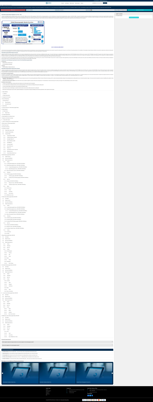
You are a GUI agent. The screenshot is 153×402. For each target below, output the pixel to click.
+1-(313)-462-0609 (96, 0)
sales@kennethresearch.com (103, 0)
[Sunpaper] (48, 3)
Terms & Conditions (48, 390)
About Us (47, 389)
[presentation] (2, 373)
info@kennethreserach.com (72, 391)
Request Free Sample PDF (134, 17)
